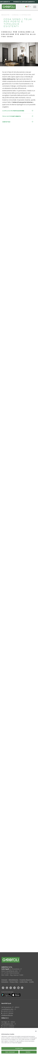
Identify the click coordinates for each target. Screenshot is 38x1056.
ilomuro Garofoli (12, 205)
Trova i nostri (11, 116)
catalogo (20, 938)
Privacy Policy (14, 982)
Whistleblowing (13, 980)
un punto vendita (20, 931)
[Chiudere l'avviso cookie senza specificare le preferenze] (36, 1031)
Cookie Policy (24, 982)
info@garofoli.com (7, 1015)
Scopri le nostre (13, 111)
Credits (31, 982)
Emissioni (4, 980)
